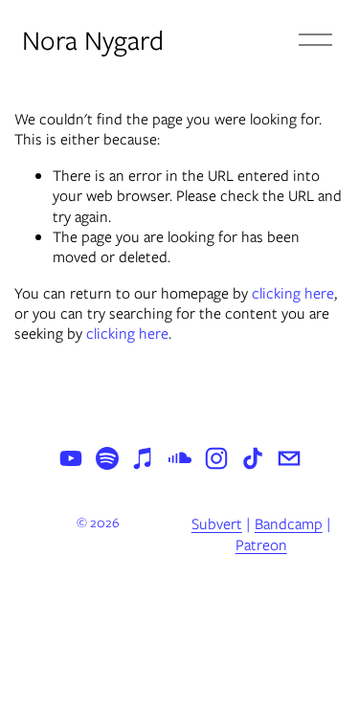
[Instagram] (216, 458)
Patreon (261, 545)
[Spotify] (107, 458)
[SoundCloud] (179, 458)
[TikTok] (252, 458)
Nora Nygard (93, 40)
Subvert (216, 524)
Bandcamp (289, 524)
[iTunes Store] (143, 458)
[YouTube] (70, 458)
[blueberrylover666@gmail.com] (289, 458)
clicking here (293, 293)
